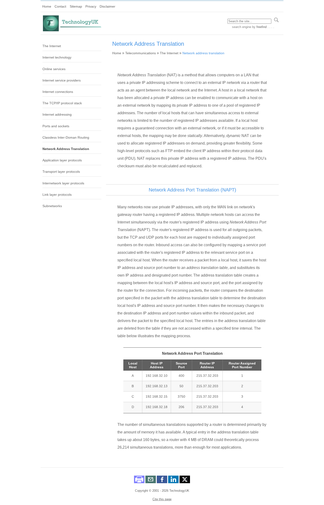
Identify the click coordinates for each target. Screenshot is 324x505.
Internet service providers (61, 80)
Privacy (90, 6)
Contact (60, 6)
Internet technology (56, 57)
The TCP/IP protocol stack (62, 103)
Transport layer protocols (61, 171)
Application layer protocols (62, 160)
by (262, 27)
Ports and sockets (55, 126)
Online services (53, 69)
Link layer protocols (57, 194)
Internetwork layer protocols (63, 183)
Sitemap (76, 6)
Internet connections (57, 92)
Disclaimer (107, 6)
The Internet (51, 46)
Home (46, 6)
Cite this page (162, 499)
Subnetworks (52, 206)
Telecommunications (140, 53)
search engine (241, 27)
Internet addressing (57, 114)
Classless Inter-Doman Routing (65, 137)
